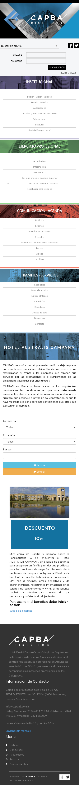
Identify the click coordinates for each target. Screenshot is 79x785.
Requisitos (39, 284)
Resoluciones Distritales (39, 188)
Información (39, 166)
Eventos (39, 225)
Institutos (39, 124)
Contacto (39, 323)
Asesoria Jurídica (39, 290)
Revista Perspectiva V (39, 130)
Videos (39, 253)
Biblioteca (40, 307)
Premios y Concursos (40, 231)
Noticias (39, 220)
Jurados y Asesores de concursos (39, 113)
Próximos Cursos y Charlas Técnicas (39, 242)
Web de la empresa (21, 610)
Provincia (9, 435)
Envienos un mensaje (18, 730)
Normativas (40, 172)
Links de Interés (39, 295)
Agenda (40, 248)
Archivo (39, 259)
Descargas (39, 318)
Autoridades (39, 107)
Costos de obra (39, 312)
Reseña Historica (39, 102)
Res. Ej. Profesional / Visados (43, 183)
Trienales (39, 237)
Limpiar (40, 471)
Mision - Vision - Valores (39, 96)
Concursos (16, 749)
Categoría (9, 421)
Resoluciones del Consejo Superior (40, 177)
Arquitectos (39, 161)
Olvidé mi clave (68, 73)
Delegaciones (40, 119)
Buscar (7, 449)
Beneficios (39, 301)
